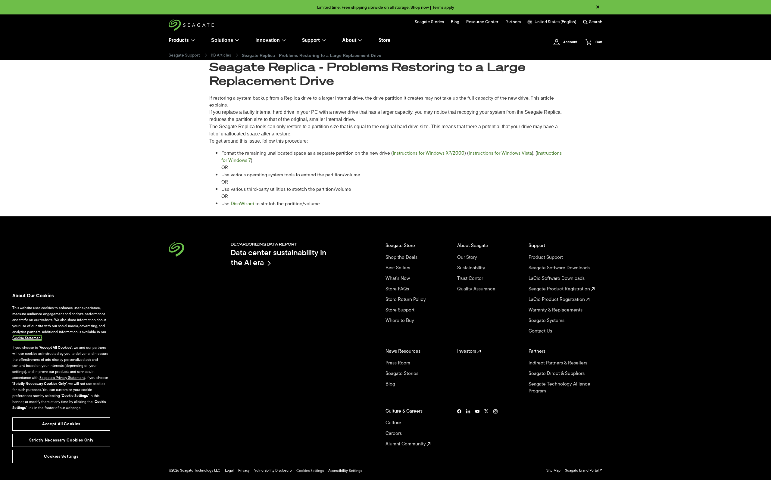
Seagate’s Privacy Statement (62, 378)
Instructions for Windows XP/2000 (428, 153)
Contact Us (541, 331)
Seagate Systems (547, 320)
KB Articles (221, 55)
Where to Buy (400, 320)
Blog (455, 22)
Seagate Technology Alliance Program (559, 388)
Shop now (419, 7)
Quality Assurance (477, 289)
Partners (513, 22)
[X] (486, 427)
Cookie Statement (27, 338)
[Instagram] (495, 427)
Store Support (401, 310)
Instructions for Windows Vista (500, 153)
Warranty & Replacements (556, 310)
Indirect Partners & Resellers (558, 363)
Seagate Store (401, 245)
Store (384, 40)
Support (311, 40)
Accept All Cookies (61, 424)
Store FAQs (398, 289)
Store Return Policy (406, 299)
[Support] (324, 40)
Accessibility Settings (345, 470)
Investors (467, 351)
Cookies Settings (310, 471)
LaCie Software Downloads (557, 278)
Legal (229, 470)
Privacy (244, 470)
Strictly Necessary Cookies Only (61, 440)
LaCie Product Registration (557, 299)
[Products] (193, 40)
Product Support (546, 257)
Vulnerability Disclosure (273, 470)
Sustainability (471, 268)
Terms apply (443, 7)
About (349, 40)
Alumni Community (406, 444)
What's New (398, 278)
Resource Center (482, 22)
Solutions (222, 40)
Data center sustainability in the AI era (278, 257)
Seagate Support (184, 55)
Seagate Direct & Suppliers (557, 373)
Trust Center (470, 278)
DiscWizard (242, 204)
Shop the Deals (403, 257)
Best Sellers (398, 268)
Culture (394, 423)
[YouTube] (477, 427)
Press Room (398, 363)
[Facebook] (459, 427)
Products (179, 40)
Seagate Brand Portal (582, 470)
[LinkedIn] (468, 427)
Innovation (267, 40)
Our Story (467, 257)
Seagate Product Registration (560, 289)
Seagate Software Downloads (560, 268)
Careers (394, 433)
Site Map (553, 470)
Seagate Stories (429, 22)
